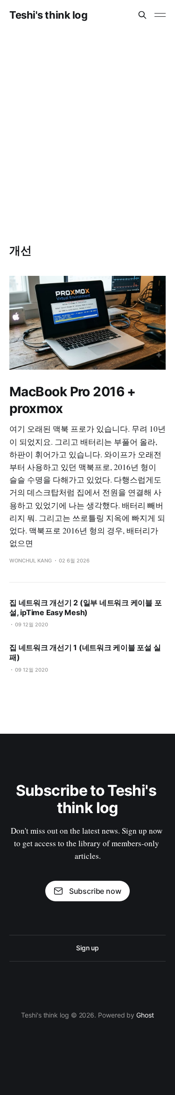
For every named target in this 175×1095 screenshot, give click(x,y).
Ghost (145, 1015)
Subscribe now (95, 891)
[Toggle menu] (160, 15)
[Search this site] (142, 15)
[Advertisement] (87, 122)
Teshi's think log (48, 15)
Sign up (87, 948)
